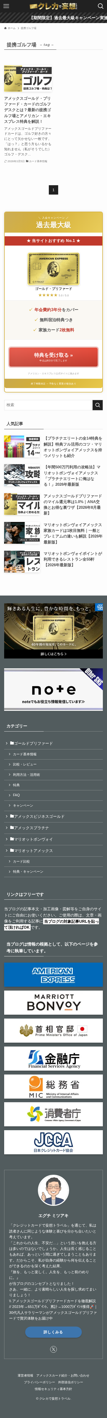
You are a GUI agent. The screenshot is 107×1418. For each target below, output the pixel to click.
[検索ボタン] (101, 6)
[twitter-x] (53, 1349)
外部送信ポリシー (70, 1382)
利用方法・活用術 (26, 775)
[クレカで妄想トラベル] (53, 6)
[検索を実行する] (97, 405)
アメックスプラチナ (31, 828)
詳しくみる (53, 1332)
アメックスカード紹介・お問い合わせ (62, 1375)
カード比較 (21, 861)
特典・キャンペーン (28, 871)
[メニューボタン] (6, 6)
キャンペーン (23, 805)
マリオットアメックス (33, 851)
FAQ (16, 795)
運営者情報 (25, 1375)
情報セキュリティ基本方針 (53, 1389)
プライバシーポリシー (39, 1382)
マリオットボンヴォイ (33, 839)
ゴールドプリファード (33, 743)
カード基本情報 (25, 754)
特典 (16, 785)
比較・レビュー (25, 764)
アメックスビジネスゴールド (39, 816)
